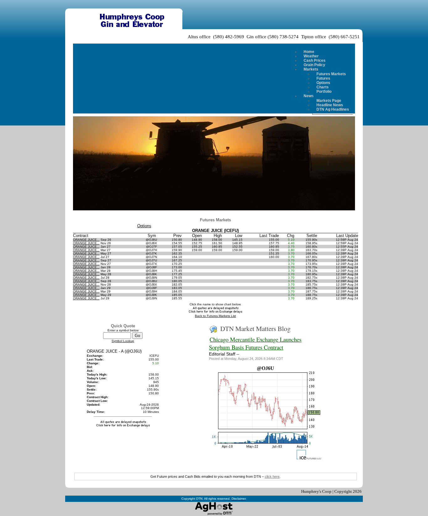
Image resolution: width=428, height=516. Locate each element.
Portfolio (323, 91)
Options (144, 226)
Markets (311, 69)
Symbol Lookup (123, 341)
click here (272, 476)
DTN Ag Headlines (332, 109)
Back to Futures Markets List (215, 316)
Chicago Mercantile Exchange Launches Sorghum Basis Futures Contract (255, 343)
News (309, 96)
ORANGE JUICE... (86, 239)
